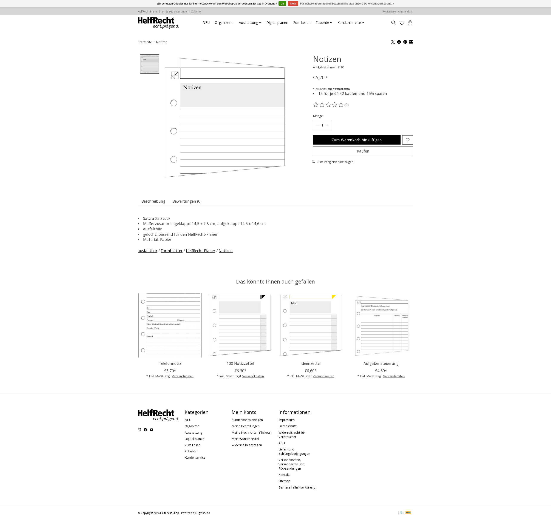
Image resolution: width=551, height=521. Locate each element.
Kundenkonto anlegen (247, 420)
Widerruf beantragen (247, 445)
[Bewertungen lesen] (328, 105)
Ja (282, 3)
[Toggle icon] (393, 23)
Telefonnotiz (170, 363)
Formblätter (172, 250)
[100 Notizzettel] (240, 325)
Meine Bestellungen (246, 426)
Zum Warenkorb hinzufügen (356, 139)
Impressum (287, 420)
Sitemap (284, 481)
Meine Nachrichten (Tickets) (252, 432)
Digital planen (277, 22)
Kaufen (363, 151)
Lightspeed (203, 513)
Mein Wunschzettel (245, 438)
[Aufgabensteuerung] (381, 325)
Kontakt (284, 474)
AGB (282, 443)
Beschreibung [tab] (153, 201)
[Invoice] (401, 513)
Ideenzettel (311, 363)
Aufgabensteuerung (381, 363)
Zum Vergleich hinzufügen (335, 162)
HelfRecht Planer (200, 250)
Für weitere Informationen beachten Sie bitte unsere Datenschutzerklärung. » (347, 3)
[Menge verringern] (318, 125)
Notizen (226, 250)
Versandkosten (341, 88)
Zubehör (191, 451)
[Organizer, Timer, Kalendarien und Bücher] (158, 23)
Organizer (192, 426)
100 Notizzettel (240, 363)
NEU (206, 22)
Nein (293, 3)
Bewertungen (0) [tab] (186, 201)
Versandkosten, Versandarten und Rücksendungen (291, 464)
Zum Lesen (302, 22)
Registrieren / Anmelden (397, 11)
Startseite (145, 42)
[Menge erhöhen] (327, 125)
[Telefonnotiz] (170, 325)
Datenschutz (288, 426)
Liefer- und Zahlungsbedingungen (294, 451)
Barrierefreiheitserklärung (297, 487)
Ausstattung (193, 432)
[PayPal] (408, 513)
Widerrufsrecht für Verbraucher (292, 434)
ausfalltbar (147, 250)
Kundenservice (195, 457)
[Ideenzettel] (311, 325)
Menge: (318, 116)
